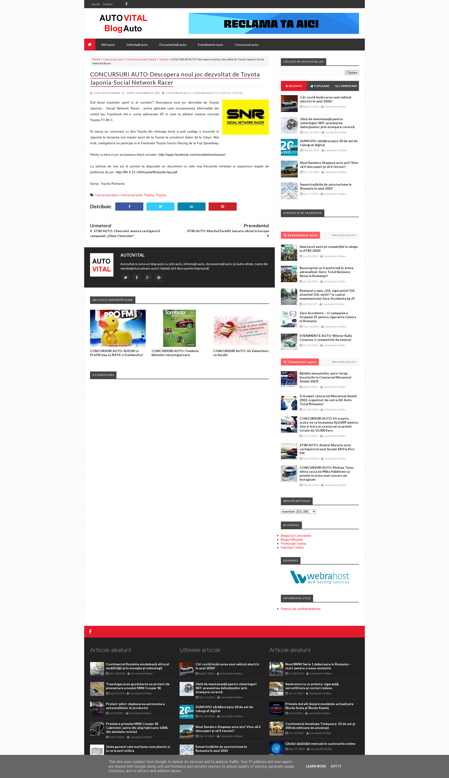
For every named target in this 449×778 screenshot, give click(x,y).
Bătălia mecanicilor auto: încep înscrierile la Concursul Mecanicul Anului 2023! (325, 377)
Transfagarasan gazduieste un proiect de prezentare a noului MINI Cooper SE (138, 686)
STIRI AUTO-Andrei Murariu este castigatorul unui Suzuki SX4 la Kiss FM (327, 449)
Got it (336, 766)
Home (96, 59)
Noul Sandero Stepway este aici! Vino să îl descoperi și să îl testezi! (329, 165)
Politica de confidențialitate (301, 609)
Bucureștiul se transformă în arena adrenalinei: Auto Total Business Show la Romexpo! (326, 272)
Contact (107, 4)
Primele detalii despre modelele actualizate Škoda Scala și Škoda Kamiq (319, 706)
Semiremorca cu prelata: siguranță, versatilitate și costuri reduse (312, 686)
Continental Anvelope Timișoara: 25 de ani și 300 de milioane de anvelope (320, 726)
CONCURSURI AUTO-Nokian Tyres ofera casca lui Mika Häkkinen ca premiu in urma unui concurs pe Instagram (327, 473)
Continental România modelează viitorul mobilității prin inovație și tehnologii (137, 666)
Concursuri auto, (179, 92)
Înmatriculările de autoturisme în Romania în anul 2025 (325, 186)
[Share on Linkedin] (191, 207)
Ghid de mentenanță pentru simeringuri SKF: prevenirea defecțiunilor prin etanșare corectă (327, 123)
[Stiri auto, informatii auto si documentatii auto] (123, 23)
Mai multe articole (343, 235)
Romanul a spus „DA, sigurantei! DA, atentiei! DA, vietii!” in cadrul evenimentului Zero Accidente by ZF (327, 294)
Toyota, (237, 92)
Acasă (95, 4)
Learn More (316, 766)
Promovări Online (293, 543)
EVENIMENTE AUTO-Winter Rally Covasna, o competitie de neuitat (326, 338)
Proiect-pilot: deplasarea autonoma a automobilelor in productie (135, 706)
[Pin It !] (223, 207)
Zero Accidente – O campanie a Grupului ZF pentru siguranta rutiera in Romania (328, 317)
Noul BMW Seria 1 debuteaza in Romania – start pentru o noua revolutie (318, 666)
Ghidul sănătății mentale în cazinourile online (320, 744)
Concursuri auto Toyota (141, 59)
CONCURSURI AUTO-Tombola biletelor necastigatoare (175, 353)
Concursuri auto (113, 59)
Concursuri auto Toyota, (211, 92)
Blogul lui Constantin (296, 535)
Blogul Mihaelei (292, 539)
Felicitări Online (292, 547)
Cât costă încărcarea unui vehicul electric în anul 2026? (325, 99)
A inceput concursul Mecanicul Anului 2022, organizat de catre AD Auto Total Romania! (328, 400)
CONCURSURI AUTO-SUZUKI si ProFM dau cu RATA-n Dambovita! (116, 353)
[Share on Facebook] (129, 207)
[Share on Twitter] (160, 207)
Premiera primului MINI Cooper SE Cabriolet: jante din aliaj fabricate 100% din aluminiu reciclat (137, 728)
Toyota (163, 59)
